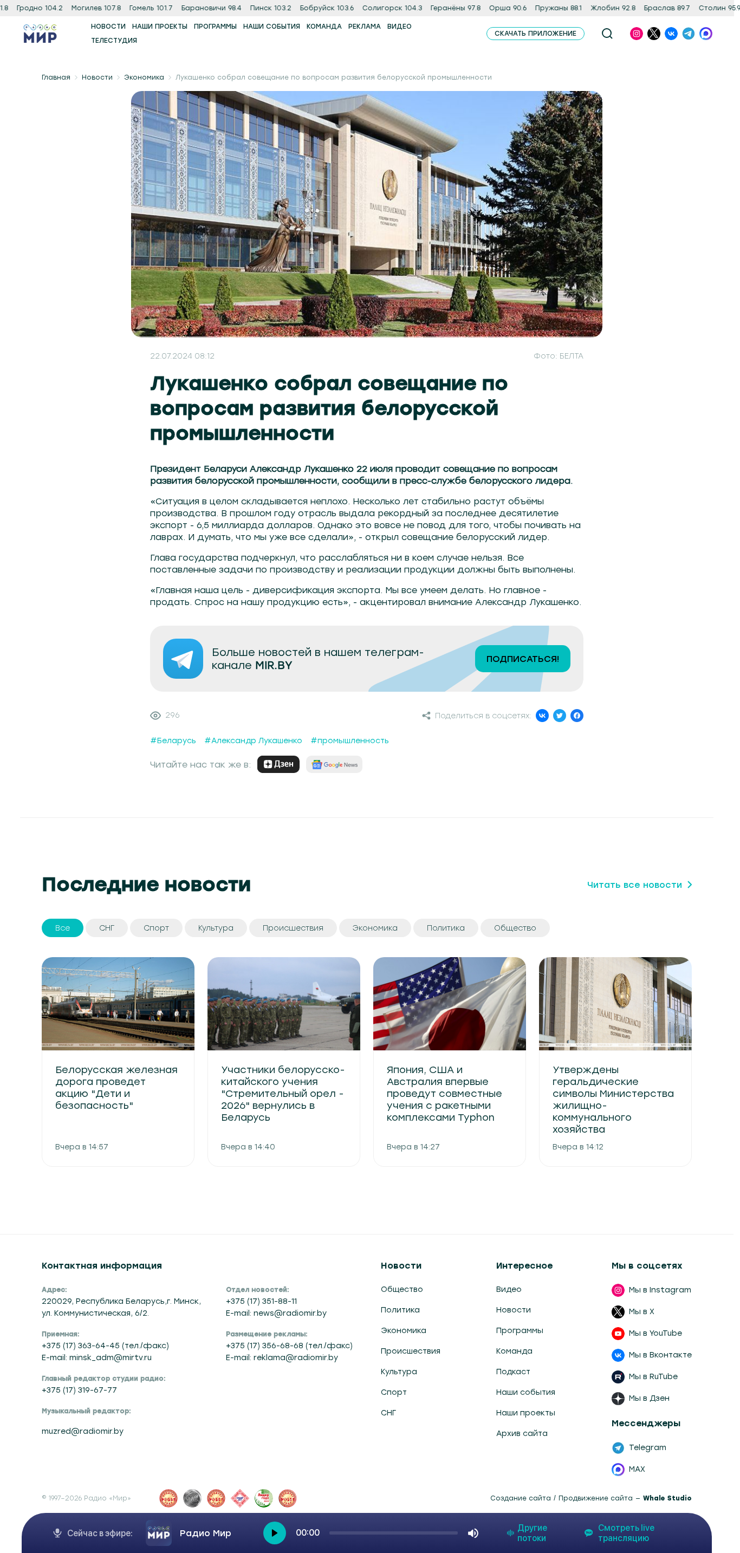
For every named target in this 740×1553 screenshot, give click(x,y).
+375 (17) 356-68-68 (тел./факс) (289, 1345)
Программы (519, 1330)
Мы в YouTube (655, 1333)
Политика (400, 1310)
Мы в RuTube (653, 1376)
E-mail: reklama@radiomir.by (282, 1357)
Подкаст (513, 1371)
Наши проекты (525, 1413)
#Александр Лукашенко (253, 740)
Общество (402, 1289)
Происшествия (410, 1351)
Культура (399, 1371)
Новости (97, 77)
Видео (509, 1289)
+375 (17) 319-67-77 (79, 1390)
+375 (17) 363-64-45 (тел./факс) (105, 1345)
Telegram (647, 1447)
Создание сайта (520, 1498)
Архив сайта (522, 1433)
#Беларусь (173, 740)
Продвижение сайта (596, 1498)
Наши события (525, 1392)
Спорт (394, 1392)
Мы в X (641, 1311)
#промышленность (349, 740)
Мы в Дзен (649, 1398)
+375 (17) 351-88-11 (261, 1301)
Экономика (144, 77)
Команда (514, 1351)
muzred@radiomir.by (83, 1431)
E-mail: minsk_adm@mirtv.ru (97, 1357)
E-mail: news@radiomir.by (276, 1313)
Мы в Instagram (660, 1290)
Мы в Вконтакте (660, 1355)
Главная (56, 77)
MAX (637, 1469)
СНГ (388, 1413)
